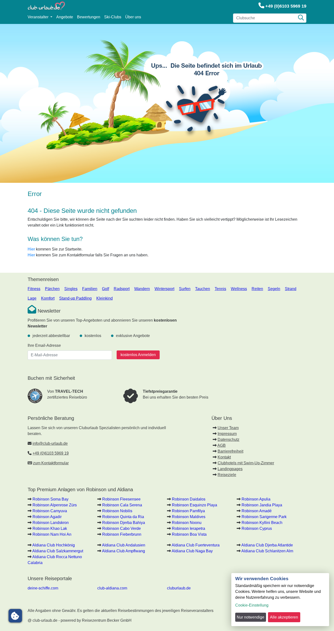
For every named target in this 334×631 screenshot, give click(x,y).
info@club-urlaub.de (50, 443)
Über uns (133, 17)
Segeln (274, 289)
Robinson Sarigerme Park (264, 517)
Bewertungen (88, 17)
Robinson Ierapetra (188, 528)
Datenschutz (228, 439)
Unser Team (228, 428)
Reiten (257, 289)
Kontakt (224, 457)
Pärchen (52, 289)
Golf (105, 289)
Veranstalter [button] (38, 17)
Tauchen (202, 289)
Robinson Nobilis (117, 511)
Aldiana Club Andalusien (123, 545)
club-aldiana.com (112, 588)
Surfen (184, 289)
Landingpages (230, 469)
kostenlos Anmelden (138, 355)
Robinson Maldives (188, 517)
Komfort (48, 298)
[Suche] (301, 18)
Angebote (64, 17)
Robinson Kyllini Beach (262, 523)
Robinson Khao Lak (50, 528)
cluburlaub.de (179, 588)
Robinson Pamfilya (188, 511)
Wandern (142, 289)
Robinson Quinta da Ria (123, 517)
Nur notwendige (250, 617)
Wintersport (164, 289)
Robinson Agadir (47, 517)
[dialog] (280, 599)
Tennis (220, 289)
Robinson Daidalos (188, 499)
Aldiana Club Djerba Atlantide (267, 545)
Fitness (34, 289)
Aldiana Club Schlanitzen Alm (267, 551)
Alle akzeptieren (284, 617)
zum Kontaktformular (51, 463)
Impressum (227, 434)
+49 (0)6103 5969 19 (285, 6)
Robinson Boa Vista (189, 534)
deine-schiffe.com (43, 588)
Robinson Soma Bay (50, 499)
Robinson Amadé (257, 511)
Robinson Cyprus (257, 528)
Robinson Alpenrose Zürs (55, 505)
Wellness (239, 289)
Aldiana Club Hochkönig (53, 545)
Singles (71, 289)
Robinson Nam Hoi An (52, 534)
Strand (290, 289)
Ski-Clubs (112, 17)
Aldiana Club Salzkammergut (57, 551)
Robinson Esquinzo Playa (194, 505)
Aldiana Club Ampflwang (123, 551)
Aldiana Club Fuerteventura (196, 545)
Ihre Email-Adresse (44, 345)
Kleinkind (104, 298)
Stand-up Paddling (75, 298)
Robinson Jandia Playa (262, 505)
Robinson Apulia (256, 499)
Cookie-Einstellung (251, 605)
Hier (31, 249)
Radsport (122, 289)
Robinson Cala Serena (122, 505)
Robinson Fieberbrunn (121, 534)
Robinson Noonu (186, 523)
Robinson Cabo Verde (121, 528)
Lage (32, 298)
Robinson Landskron (51, 523)
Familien (89, 289)
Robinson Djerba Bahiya (123, 523)
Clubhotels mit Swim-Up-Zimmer (246, 463)
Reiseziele (227, 475)
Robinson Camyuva (50, 511)
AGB (221, 445)
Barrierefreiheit (230, 451)
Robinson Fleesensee (121, 499)
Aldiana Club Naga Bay (192, 551)
